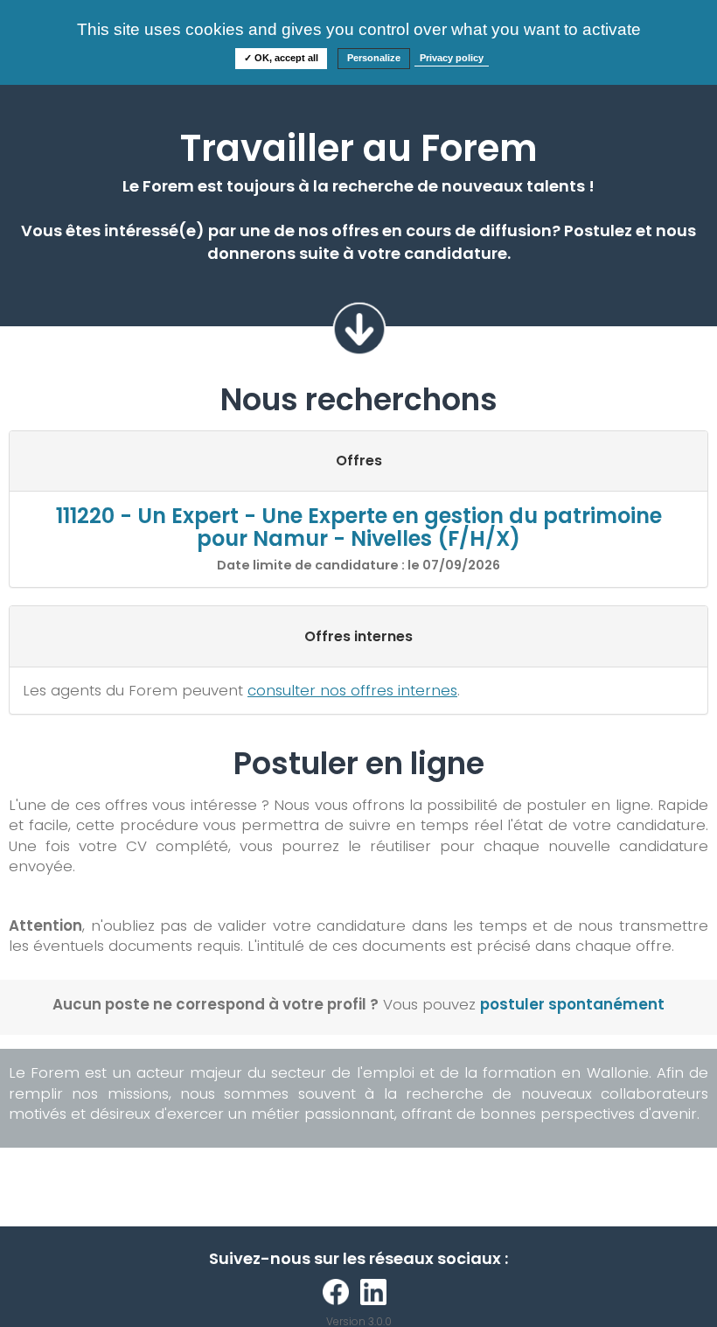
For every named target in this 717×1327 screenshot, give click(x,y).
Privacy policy (452, 57)
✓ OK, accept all (281, 57)
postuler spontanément (572, 1004)
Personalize (373, 57)
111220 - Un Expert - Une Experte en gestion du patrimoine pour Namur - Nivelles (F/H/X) (359, 527)
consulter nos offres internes (352, 690)
